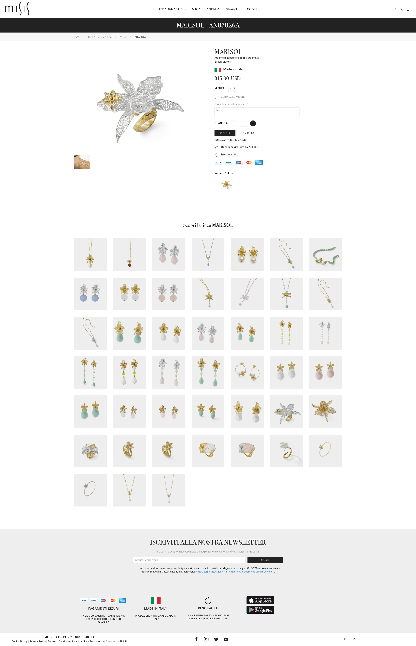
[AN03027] (90, 451)
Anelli (123, 37)
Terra (91, 37)
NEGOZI (231, 9)
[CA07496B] (129, 490)
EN (354, 639)
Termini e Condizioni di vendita (65, 641)
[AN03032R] (247, 451)
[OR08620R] (325, 372)
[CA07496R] (168, 490)
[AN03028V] (168, 451)
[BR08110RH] (90, 490)
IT (345, 639)
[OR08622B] (247, 411)
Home (77, 37)
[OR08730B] (129, 294)
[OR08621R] (168, 411)
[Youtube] (226, 639)
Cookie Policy (19, 641)
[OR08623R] (208, 333)
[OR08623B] (168, 333)
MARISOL (107, 37)
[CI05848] (90, 254)
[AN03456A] (286, 451)
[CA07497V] (286, 294)
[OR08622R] (168, 254)
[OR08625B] (129, 372)
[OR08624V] (90, 372)
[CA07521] (325, 254)
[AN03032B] (208, 451)
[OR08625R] (168, 372)
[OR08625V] (208, 372)
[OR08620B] (286, 372)
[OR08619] (247, 372)
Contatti (251, 9)
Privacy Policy (37, 641)
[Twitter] (216, 639)
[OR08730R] (168, 294)
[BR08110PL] (325, 451)
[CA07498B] (325, 294)
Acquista (225, 133)
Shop (196, 9)
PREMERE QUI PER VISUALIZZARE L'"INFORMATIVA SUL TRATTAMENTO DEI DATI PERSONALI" (234, 571)
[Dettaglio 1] (82, 162)
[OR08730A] (90, 294)
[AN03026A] (286, 411)
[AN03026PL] (325, 411)
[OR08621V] (208, 411)
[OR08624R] (325, 333)
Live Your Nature (171, 9)
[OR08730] (247, 254)
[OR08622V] (129, 333)
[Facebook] (196, 639)
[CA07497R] (247, 294)
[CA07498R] (90, 333)
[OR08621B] (129, 411)
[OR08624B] (286, 333)
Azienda (212, 9)
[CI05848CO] (129, 254)
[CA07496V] (208, 254)
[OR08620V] (90, 411)
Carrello (248, 133)
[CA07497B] (208, 294)
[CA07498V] (286, 254)
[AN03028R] (129, 451)
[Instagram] (206, 639)
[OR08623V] (247, 333)
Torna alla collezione (230, 140)
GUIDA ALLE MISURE (232, 96)
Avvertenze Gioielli (116, 641)
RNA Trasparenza (94, 641)
